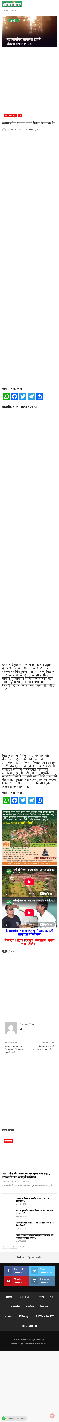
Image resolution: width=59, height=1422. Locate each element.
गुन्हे (6, 115)
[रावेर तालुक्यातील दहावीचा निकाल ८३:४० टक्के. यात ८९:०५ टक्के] (8, 1213)
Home (9, 1296)
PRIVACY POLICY (45, 1316)
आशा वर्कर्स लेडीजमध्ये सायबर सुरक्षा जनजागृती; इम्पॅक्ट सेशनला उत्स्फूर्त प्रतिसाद (26, 1175)
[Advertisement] (29, 79)
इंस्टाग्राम (40, 940)
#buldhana (12, 951)
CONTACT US (29, 1326)
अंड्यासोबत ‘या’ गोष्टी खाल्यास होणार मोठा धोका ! (43, 1048)
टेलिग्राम (33, 944)
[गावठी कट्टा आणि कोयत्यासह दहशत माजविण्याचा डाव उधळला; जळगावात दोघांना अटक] (8, 1238)
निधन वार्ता (44, 1306)
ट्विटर (20, 940)
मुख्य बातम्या (12, 115)
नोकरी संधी (15, 1306)
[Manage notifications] (52, 1415)
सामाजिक (30, 1306)
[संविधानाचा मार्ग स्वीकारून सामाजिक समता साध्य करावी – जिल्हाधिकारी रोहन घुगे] (8, 1226)
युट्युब (29, 940)
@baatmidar (35, 1257)
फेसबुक (9, 940)
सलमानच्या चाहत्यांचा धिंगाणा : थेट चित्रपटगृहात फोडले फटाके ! (15, 1049)
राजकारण (40, 1296)
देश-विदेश (9, 1316)
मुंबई (20, 115)
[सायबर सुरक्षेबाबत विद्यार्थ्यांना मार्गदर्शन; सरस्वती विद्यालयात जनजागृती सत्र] (8, 1201)
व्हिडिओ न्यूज (24, 1316)
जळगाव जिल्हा (8, 1141)
